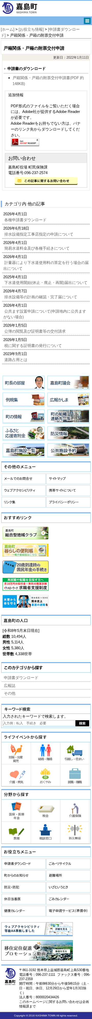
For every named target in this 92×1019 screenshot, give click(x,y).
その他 (9, 693)
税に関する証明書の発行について (33, 345)
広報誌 (9, 685)
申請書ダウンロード (21, 677)
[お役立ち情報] (31, 29)
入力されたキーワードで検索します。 (35, 716)
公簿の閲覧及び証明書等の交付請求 (35, 331)
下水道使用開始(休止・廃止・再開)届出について (46, 282)
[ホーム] (7, 29)
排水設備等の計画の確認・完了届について (41, 297)
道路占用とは (16, 359)
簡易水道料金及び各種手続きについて (37, 248)
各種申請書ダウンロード (26, 220)
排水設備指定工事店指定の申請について (39, 234)
